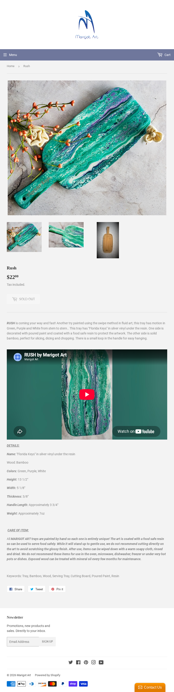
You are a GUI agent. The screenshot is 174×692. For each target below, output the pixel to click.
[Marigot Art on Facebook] (78, 663)
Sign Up (47, 641)
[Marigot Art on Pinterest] (86, 663)
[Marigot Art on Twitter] (70, 663)
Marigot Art (24, 675)
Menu (13, 55)
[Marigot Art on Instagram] (93, 663)
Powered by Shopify (47, 675)
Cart (167, 55)
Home (10, 66)
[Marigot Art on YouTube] (101, 663)
